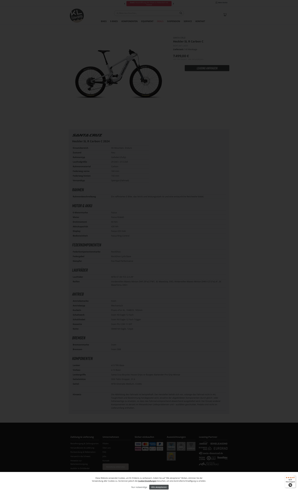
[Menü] (294, 476)
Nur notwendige (139, 487)
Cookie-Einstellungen (147, 481)
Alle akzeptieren (159, 487)
